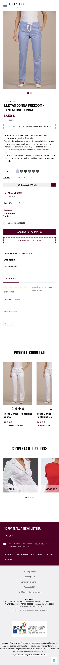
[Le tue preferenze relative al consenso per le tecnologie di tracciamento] (54, 660)
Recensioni (11, 278)
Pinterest (36, 554)
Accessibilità (29, 587)
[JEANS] (21, 171)
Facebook (8, 554)
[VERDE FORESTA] (25, 171)
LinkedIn (7, 559)
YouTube (49, 554)
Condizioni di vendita (30, 582)
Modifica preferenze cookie (29, 592)
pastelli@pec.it (25, 606)
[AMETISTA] (29, 171)
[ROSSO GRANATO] (34, 171)
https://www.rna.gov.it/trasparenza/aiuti (29, 654)
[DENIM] (17, 171)
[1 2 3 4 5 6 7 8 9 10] (21, 203)
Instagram (22, 554)
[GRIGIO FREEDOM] (38, 171)
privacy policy (39, 543)
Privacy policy (30, 571)
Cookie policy (29, 576)
